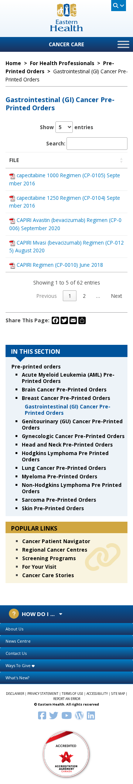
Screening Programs (49, 558)
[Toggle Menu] (123, 44)
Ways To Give (19, 665)
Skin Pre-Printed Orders (53, 508)
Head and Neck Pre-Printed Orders (67, 444)
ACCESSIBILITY (97, 694)
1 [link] (69, 295)
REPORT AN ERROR (66, 699)
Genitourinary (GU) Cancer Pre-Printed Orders (72, 424)
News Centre (18, 641)
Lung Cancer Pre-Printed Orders (64, 467)
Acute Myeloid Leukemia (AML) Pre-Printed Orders (68, 377)
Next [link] (116, 295)
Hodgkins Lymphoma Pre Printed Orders (65, 456)
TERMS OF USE (72, 694)
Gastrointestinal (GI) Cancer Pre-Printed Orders (67, 409)
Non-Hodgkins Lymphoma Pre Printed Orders (72, 488)
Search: (55, 143)
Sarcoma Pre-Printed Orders (59, 499)
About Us (14, 629)
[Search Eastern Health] (118, 5)
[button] (121, 160)
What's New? (17, 677)
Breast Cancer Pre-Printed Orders (66, 397)
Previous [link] (47, 295)
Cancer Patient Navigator (56, 541)
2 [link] (84, 295)
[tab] (66, 629)
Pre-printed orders (36, 366)
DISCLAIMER (15, 694)
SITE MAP (118, 694)
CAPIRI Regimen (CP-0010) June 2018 (60, 264)
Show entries (66, 127)
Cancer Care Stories (48, 575)
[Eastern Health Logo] (66, 29)
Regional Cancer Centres (54, 549)
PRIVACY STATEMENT (42, 694)
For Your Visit (39, 566)
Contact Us (16, 653)
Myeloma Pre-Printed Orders (59, 476)
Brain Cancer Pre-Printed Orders (64, 389)
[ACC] (66, 753)
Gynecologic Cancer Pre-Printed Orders (73, 436)
